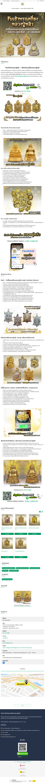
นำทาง (22, 705)
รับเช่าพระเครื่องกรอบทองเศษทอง (22, 568)
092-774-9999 (6, 633)
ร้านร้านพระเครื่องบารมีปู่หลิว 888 (22, 76)
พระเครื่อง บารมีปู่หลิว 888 (31, 501)
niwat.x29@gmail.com (8, 643)
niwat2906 (5, 638)
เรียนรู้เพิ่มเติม (20, 781)
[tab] (22, 669)
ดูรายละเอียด (7, 533)
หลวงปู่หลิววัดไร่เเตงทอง (14, 570)
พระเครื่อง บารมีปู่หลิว (30, 241)
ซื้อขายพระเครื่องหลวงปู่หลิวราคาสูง (9, 568)
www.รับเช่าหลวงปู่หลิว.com (26, 647)
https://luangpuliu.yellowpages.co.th (11, 647)
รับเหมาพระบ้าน (5, 570)
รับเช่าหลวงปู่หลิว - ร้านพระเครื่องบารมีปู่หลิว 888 (24, 761)
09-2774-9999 (27, 490)
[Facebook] (4, 663)
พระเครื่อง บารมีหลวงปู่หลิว (7, 579)
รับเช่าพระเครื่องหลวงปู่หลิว (34, 568)
